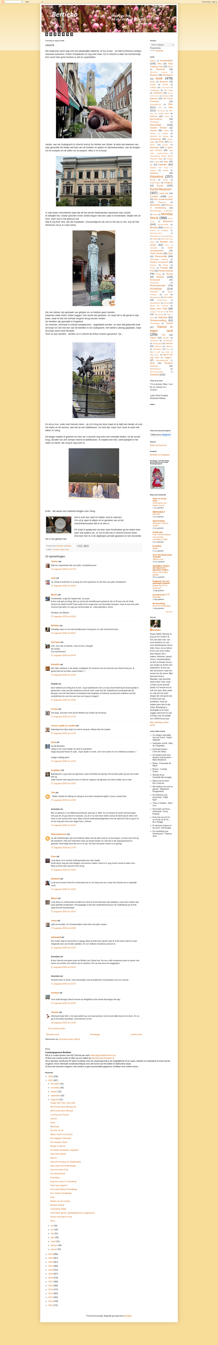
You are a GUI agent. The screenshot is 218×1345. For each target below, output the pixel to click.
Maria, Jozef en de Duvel (61, 1134)
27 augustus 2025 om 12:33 (63, 733)
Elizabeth (55, 879)
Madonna (162, 202)
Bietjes (155, 548)
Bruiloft (165, 84)
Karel (53, 742)
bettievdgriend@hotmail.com (103, 1055)
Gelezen (154, 116)
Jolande (55, 1012)
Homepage (95, 1034)
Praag (158, 274)
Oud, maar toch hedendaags (63, 1166)
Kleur (52, 1221)
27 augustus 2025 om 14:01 (63, 783)
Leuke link (163, 193)
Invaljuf (170, 159)
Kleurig (153, 180)
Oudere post (136, 1034)
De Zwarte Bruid (57, 1173)
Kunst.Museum (161, 189)
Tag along (159, 314)
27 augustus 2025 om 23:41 (63, 967)
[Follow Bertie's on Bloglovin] (161, 436)
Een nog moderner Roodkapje (63, 1189)
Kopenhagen (155, 183)
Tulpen (153, 338)
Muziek (154, 227)
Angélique (56, 770)
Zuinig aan (158, 532)
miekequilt (56, 937)
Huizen (165, 145)
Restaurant (154, 283)
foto (171, 107)
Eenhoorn (166, 96)
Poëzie (165, 265)
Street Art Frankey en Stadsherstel (65, 1162)
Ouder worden (156, 253)
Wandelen (157, 349)
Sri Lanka (168, 297)
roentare (55, 993)
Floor (53, 856)
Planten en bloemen (159, 262)
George (166, 116)
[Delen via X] (83, 546)
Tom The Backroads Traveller (162, 556)
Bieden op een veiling (60, 1201)
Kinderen (154, 173)
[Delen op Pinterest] (87, 546)
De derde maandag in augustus (64, 1150)
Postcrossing (166, 270)
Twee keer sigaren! (58, 1185)
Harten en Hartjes (159, 133)
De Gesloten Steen (58, 1142)
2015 (50, 1289)
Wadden (169, 346)
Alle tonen (169, 612)
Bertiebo (55, 625)
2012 (50, 1301)
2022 (50, 1262)
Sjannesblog (159, 521)
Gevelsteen (154, 122)
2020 (50, 1270)
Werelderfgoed (162, 360)
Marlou (54, 595)
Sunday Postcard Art (158, 312)
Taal (171, 312)
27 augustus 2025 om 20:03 (63, 928)
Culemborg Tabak (58, 1209)
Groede (153, 130)
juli (52, 1226)
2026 (50, 1076)
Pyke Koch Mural (58, 1154)
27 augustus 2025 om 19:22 (63, 889)
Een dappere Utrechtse (60, 1138)
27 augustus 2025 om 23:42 (63, 984)
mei (52, 1233)
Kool (52, 1197)
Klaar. (53, 1122)
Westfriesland (155, 369)
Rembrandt (155, 280)
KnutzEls (55, 664)
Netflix (155, 239)
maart (53, 1241)
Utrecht (53, 1119)
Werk (152, 363)
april (53, 1237)
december (55, 1084)
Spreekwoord (155, 297)
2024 (50, 1254)
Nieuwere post (52, 1034)
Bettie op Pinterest (158, 445)
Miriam (54, 898)
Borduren (164, 82)
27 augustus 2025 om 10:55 (63, 700)
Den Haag (168, 90)
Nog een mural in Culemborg (63, 1181)
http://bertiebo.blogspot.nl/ (102, 1058)
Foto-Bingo (161, 111)
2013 (50, 1297)
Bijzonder (160, 69)
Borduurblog (159, 603)
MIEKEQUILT (159, 512)
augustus (55, 1099)
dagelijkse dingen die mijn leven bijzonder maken (161, 568)
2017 (50, 1282)
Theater (169, 323)
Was (168, 349)
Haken (166, 131)
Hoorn (161, 142)
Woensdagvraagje (156, 372)
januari (54, 1249)
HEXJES (156, 514)
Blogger (128, 1316)
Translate (159, 51)
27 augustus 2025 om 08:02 (63, 586)
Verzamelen (168, 341)
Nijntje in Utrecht (57, 1146)
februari (54, 1245)
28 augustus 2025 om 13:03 (63, 1023)
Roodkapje (156, 288)
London (154, 196)
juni (52, 1230)
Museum (168, 221)
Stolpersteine (162, 300)
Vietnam (169, 343)
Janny (54, 921)
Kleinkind (156, 176)
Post (152, 271)
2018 (50, 1278)
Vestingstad (157, 344)
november (55, 1088)
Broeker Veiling (57, 1205)
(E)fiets (153, 61)
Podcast (153, 265)
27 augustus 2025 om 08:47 (63, 633)
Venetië (166, 338)
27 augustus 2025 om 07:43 (63, 569)
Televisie (162, 317)
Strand (166, 303)
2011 (50, 1305)
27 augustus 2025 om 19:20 (63, 870)
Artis (159, 64)
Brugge (153, 84)
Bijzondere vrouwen (158, 72)
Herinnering (155, 139)
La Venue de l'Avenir (59, 1115)
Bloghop (154, 75)
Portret (152, 268)
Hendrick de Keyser (159, 136)
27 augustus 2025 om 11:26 (63, 717)
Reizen (160, 277)
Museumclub (163, 225)
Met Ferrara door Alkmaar (61, 1111)
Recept (169, 274)
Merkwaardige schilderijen (161, 211)
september (56, 1096)
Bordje (152, 82)
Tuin (164, 335)
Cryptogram (154, 90)
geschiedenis (156, 119)
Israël (156, 162)
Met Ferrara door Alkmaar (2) (63, 1107)
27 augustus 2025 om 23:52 (63, 1003)
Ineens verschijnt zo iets (61, 1217)
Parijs (170, 253)
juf (151, 165)
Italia (166, 162)
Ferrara (54, 709)
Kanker (165, 170)
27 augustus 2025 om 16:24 (63, 825)
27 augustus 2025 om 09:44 (63, 655)
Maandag (156, 597)
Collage (153, 87)
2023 (50, 1258)
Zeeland (154, 374)
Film (170, 104)
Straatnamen (155, 303)
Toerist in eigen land (61, 549)
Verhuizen (154, 341)
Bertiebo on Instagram (160, 455)
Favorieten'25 (155, 105)
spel (166, 295)
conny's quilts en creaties (63, 726)
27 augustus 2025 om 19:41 (63, 911)
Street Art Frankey (159, 306)
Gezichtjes (155, 125)
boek (159, 78)
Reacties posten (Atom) (69, 1039)
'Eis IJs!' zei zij (56, 1130)
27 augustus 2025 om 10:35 (63, 675)
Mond (155, 214)
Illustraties (154, 147)
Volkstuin (158, 346)
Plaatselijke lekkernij (159, 259)
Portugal (164, 268)
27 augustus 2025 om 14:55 (63, 800)
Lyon (170, 196)
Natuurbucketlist (156, 233)
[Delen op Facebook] (85, 546)
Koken (165, 180)
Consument (165, 87)
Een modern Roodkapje (61, 1193)
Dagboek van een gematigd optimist (161, 582)
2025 (50, 1080)
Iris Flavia (55, 642)
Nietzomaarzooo (59, 834)
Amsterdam (166, 60)
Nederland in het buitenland (161, 236)
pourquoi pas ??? (161, 595)
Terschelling (154, 323)
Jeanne (54, 561)
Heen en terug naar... (159, 500)
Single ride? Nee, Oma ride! (62, 1103)
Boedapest (168, 75)
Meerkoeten (155, 205)
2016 (50, 1286)
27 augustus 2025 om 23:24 (63, 948)
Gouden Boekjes (158, 128)
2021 (50, 1266)
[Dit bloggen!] (80, 546)
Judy (53, 578)
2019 (50, 1274)
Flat (159, 108)
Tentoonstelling (158, 320)
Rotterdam (154, 292)
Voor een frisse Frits (59, 1170)
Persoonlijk (161, 256)
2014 (50, 1293)
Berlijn (170, 67)
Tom (53, 792)
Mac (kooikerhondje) (163, 199)
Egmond (154, 98)
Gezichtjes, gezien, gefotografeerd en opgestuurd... (73, 1213)
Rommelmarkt (157, 285)
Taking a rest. (158, 559)
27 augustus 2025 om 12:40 (63, 761)
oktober (54, 1092)
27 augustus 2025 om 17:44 (63, 847)
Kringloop (168, 183)
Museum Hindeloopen (162, 606)
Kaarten (162, 164)
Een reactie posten (56, 1028)
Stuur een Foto (158, 308)
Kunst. (160, 185)
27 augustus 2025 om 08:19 (63, 616)
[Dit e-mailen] (78, 546)
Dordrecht (157, 93)
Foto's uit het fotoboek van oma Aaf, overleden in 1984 (162, 537)
